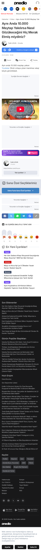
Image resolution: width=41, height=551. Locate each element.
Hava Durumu (6, 379)
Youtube (30, 459)
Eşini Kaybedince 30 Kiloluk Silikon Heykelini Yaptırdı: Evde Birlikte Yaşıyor (19, 287)
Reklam (4, 490)
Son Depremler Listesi (9, 383)
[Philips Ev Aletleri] (11, 9)
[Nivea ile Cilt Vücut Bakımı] (5, 9)
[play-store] (20, 510)
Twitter (5, 459)
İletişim (4, 493)
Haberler (5, 19)
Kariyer (21, 479)
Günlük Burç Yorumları (11, 463)
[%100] (23, 9)
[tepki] (4, 237)
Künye (21, 488)
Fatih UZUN (15, 43)
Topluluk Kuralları (8, 488)
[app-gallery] (33, 510)
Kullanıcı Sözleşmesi (26, 482)
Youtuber (6, 68)
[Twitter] (13, 501)
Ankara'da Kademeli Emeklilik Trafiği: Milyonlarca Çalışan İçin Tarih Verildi (18, 277)
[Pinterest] (23, 501)
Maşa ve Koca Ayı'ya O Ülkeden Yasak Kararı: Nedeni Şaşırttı (19, 267)
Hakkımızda (6, 479)
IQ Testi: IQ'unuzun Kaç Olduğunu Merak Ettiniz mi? (20, 449)
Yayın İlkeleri (23, 485)
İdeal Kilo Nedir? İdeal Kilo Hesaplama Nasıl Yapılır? (19, 426)
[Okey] (17, 9)
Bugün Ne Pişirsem (20, 467)
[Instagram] (4, 501)
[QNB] (30, 9)
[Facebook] (8, 501)
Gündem (7, 262)
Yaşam (7, 252)
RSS (20, 490)
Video (12, 19)
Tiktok (31, 463)
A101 (23, 463)
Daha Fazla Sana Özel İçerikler (19, 191)
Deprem (14, 459)
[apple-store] (8, 510)
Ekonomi (7, 272)
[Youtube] (18, 501)
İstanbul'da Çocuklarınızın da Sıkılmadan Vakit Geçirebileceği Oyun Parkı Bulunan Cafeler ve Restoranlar (18, 354)
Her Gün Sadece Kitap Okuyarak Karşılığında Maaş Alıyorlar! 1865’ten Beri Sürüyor (21, 257)
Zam (22, 459)
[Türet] (36, 9)
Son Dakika (6, 467)
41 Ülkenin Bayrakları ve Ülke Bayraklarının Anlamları (20, 440)
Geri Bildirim (6, 482)
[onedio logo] (19, 523)
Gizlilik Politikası (7, 485)
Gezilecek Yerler (8, 471)
